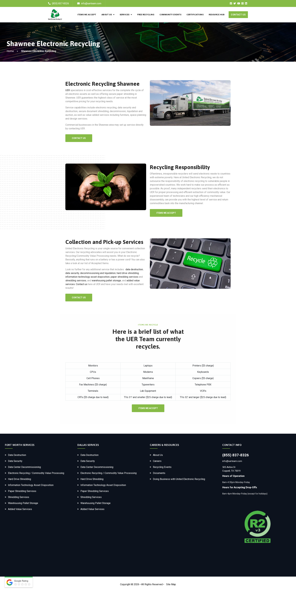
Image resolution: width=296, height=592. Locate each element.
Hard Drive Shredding (19, 479)
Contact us (81, 284)
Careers (157, 461)
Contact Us (238, 14)
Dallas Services (88, 444)
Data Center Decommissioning (24, 467)
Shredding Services (18, 497)
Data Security (15, 461)
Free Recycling (145, 14)
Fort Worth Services (20, 444)
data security (72, 273)
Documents (159, 473)
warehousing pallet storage (106, 280)
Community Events (170, 14)
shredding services (75, 280)
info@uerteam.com (90, 3)
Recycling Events (162, 467)
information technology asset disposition (87, 276)
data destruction (134, 269)
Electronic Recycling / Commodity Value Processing (36, 473)
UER (67, 90)
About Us (106, 14)
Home (10, 51)
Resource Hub (216, 14)
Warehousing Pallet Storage (23, 503)
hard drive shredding (128, 273)
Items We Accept (86, 14)
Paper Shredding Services (22, 491)
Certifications (195, 14)
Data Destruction (17, 455)
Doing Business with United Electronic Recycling (179, 479)
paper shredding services (124, 276)
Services (125, 14)
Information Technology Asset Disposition (30, 485)
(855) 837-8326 (60, 3)
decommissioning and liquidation (98, 273)
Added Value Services (20, 509)
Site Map (171, 584)
